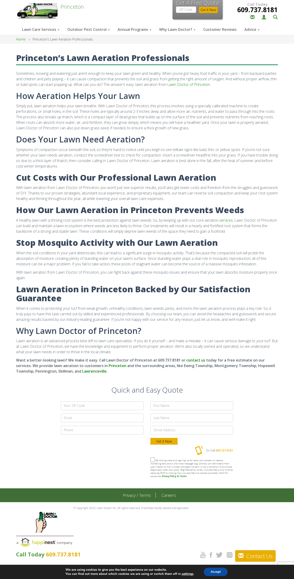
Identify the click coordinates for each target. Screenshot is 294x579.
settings (187, 574)
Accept (216, 572)
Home (20, 39)
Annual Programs (133, 29)
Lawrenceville (94, 371)
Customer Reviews (220, 29)
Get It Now (208, 10)
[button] (275, 16)
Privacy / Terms (137, 495)
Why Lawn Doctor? (176, 29)
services (226, 220)
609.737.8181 (257, 9)
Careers (168, 495)
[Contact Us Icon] (252, 16)
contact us (195, 360)
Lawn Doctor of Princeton (188, 84)
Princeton (117, 365)
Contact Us (259, 556)
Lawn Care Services (39, 29)
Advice (250, 29)
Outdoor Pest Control (87, 29)
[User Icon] (264, 16)
